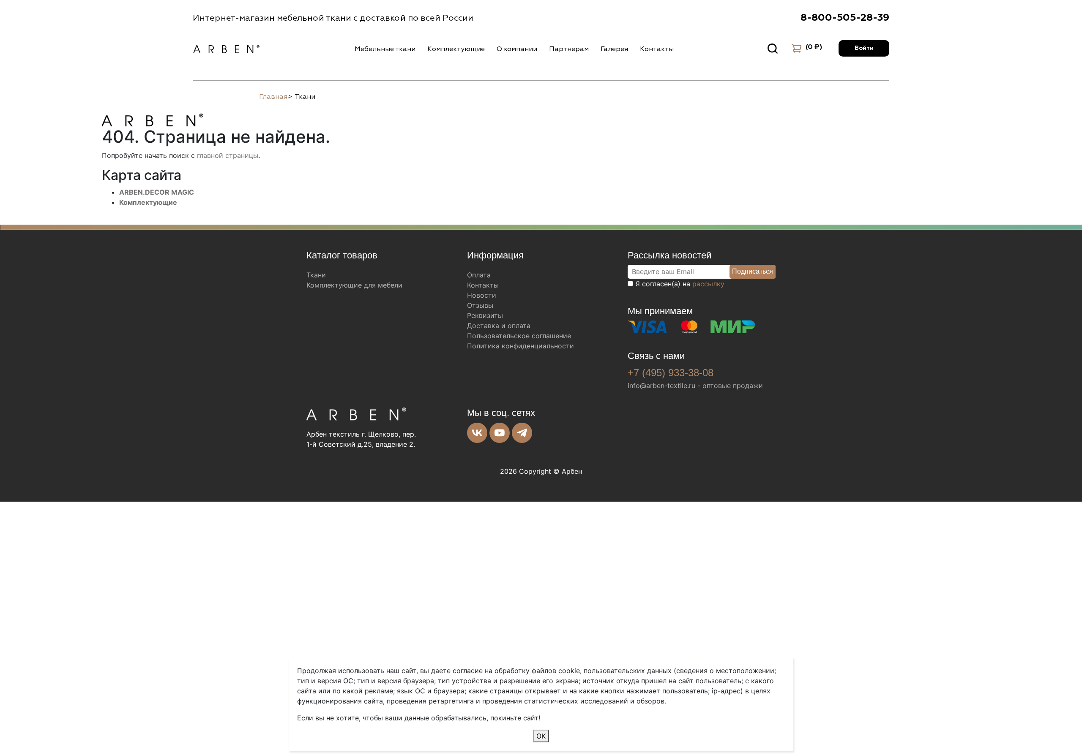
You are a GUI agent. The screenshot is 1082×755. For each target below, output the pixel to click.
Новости (481, 295)
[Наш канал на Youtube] (499, 433)
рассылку (708, 284)
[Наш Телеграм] (522, 433)
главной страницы (227, 155)
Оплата (479, 275)
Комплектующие (456, 49)
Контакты (657, 49)
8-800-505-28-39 (845, 18)
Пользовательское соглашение (519, 335)
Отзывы (480, 305)
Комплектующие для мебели (354, 285)
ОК (541, 736)
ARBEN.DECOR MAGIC (156, 192)
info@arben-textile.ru (661, 385)
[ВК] (477, 433)
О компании (517, 49)
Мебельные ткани (385, 49)
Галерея (614, 49)
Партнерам (569, 49)
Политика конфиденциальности (520, 346)
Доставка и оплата (498, 325)
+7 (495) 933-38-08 (670, 372)
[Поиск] (773, 48)
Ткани (316, 275)
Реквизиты (485, 315)
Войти (864, 48)
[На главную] (152, 118)
